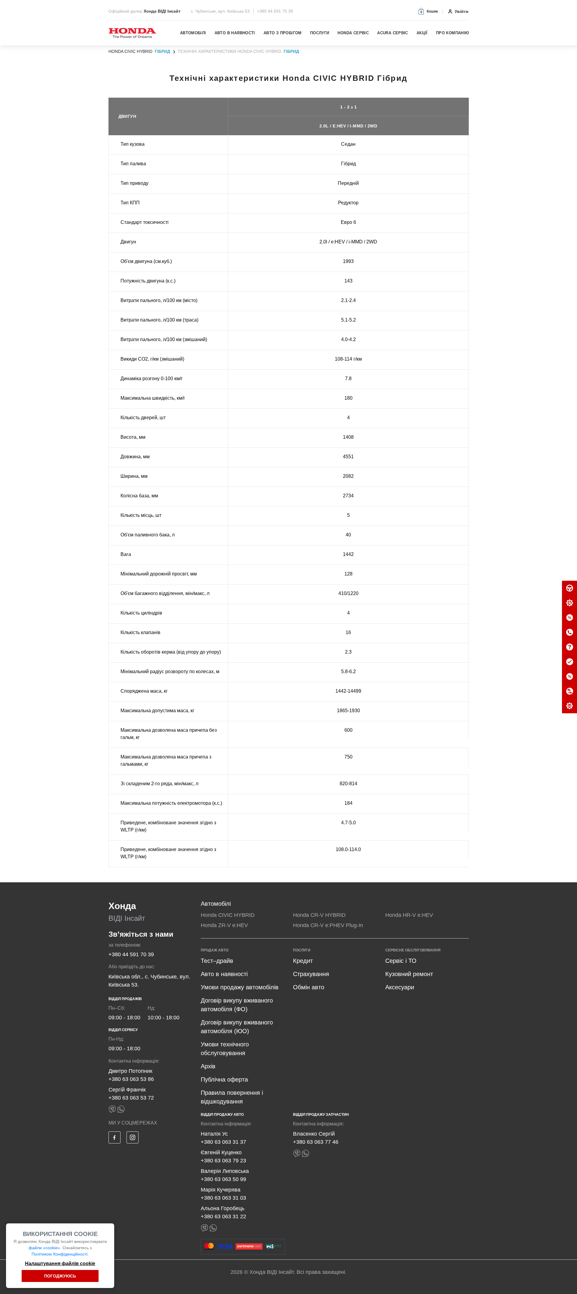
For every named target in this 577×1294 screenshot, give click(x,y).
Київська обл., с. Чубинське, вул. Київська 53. (149, 981)
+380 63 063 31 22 (223, 1216)
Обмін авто (308, 987)
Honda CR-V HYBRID (319, 915)
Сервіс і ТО (401, 960)
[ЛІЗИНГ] (569, 691)
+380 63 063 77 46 (315, 1142)
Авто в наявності (235, 33)
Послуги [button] (319, 33)
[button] (427, 11)
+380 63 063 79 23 (223, 1161)
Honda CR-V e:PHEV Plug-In (328, 925)
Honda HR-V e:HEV (409, 915)
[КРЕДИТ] (569, 676)
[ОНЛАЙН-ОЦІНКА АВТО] (569, 662)
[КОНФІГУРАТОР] (569, 706)
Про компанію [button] (452, 33)
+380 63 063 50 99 (223, 1179)
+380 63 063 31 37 (223, 1142)
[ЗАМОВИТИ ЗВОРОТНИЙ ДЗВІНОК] (569, 632)
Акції (422, 33)
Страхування (311, 974)
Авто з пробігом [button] (283, 33)
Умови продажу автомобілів (240, 987)
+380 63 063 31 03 (223, 1198)
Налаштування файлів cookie (60, 1263)
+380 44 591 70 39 (275, 11)
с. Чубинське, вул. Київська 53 (221, 11)
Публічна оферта (224, 1079)
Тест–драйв (217, 960)
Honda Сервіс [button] (353, 33)
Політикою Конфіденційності (59, 1254)
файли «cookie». (45, 1247)
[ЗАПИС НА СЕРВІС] (569, 603)
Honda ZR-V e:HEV (224, 925)
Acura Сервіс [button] (392, 33)
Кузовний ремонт (409, 974)
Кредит (303, 960)
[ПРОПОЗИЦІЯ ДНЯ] (569, 617)
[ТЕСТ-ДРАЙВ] (569, 588)
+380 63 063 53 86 (131, 1079)
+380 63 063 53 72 (131, 1098)
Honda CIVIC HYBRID (228, 915)
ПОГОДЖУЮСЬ (60, 1276)
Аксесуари (399, 987)
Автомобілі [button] (193, 33)
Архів (208, 1066)
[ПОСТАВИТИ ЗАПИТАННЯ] (569, 647)
